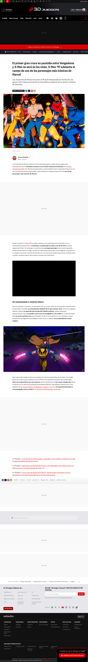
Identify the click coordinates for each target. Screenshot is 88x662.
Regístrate (79, 9)
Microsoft (20, 599)
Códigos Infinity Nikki (25, 581)
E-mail (35, 91)
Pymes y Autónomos (77, 627)
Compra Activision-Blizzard (37, 603)
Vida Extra (18, 627)
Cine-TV (29, 480)
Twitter (29, 91)
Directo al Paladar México (43, 647)
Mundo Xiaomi (7, 635)
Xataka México (7, 646)
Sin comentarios (19, 91)
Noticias (22, 480)
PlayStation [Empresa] (21, 603)
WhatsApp (52, 607)
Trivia (21, 18)
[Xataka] (1, 1)
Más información (46, 660)
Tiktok (76, 607)
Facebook (26, 91)
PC (32, 592)
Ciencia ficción (26, 51)
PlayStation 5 (7, 592)
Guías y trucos (13, 18)
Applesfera (6, 629)
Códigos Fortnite (67, 51)
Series (40, 18)
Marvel (53, 480)
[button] (23, 157)
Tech (35, 18)
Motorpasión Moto (55, 627)
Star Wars (75, 51)
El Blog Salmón (78, 624)
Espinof (29, 627)
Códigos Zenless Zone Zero (40, 581)
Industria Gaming (8, 595)
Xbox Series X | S (22, 592)
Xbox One (20, 595)
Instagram (66, 607)
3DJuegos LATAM (20, 646)
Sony (5, 602)
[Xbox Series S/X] (56, 18)
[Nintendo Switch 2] (61, 18)
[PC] (47, 18)
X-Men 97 (36, 480)
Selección (28, 18)
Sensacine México (31, 646)
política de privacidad (66, 597)
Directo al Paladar (43, 624)
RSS (69, 607)
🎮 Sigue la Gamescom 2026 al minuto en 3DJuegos (43, 47)
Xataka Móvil (7, 627)
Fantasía (35, 51)
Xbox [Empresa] (36, 599)
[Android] (65, 18)
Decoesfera (65, 627)
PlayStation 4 (35, 595)
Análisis (4, 18)
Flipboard (32, 91)
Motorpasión (54, 624)
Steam (58, 51)
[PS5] (52, 18)
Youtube (62, 607)
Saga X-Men (45, 480)
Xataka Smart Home (7, 632)
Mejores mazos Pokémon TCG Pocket (59, 581)
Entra (73, 9)
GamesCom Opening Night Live (46, 51)
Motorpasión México (54, 647)
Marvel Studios (62, 480)
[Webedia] (8, 616)
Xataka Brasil (7, 649)
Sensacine (29, 624)
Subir (79, 616)
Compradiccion (66, 629)
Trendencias (66, 624)
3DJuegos (44, 9)
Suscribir (81, 594)
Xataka (5, 624)
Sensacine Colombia (29, 649)
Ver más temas (8, 608)
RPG (19, 51)
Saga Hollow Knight (9, 599)
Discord (73, 607)
